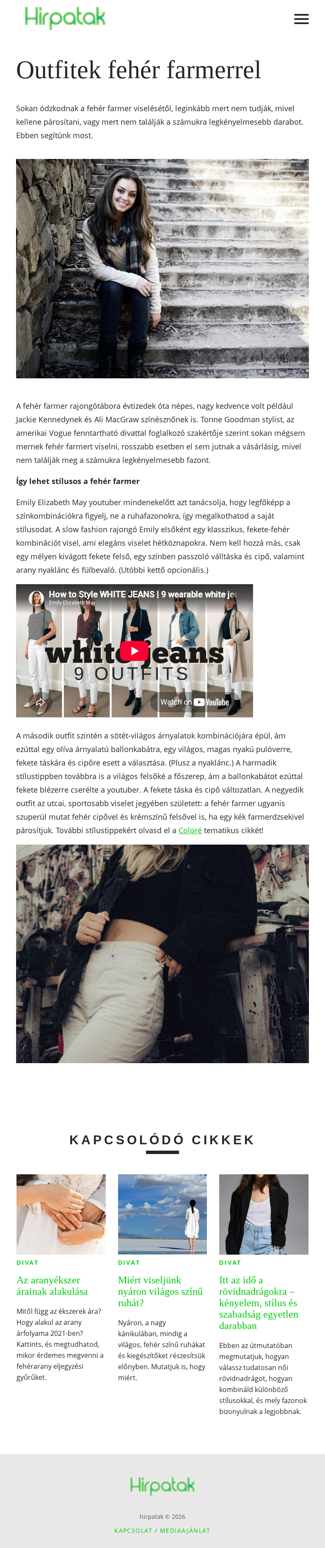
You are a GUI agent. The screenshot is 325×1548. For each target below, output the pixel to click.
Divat (28, 1262)
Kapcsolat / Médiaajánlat (162, 1530)
